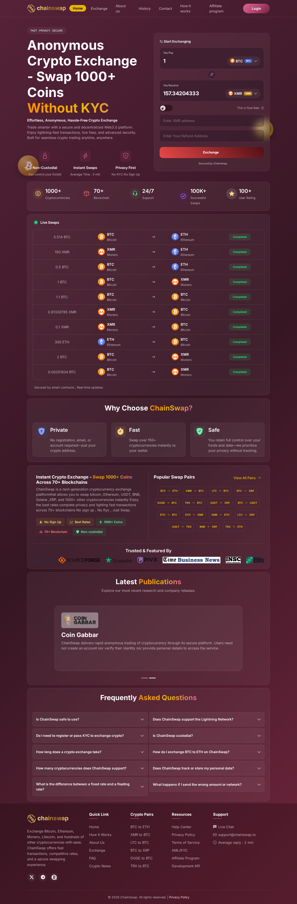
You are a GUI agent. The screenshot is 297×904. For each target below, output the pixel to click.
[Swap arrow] (212, 74)
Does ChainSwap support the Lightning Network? (193, 719)
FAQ (92, 858)
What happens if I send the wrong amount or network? (197, 784)
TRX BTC (193, 502)
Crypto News (100, 866)
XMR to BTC (140, 834)
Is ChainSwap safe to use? (57, 719)
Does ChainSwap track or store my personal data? (193, 768)
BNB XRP (208, 526)
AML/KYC (180, 850)
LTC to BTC (139, 842)
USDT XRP (220, 502)
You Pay (168, 52)
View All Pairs (245, 478)
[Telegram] (42, 877)
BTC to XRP (139, 850)
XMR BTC (195, 490)
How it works (185, 8)
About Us (96, 842)
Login (256, 8)
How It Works (100, 834)
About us (121, 8)
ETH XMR (194, 514)
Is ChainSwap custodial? (173, 736)
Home (78, 8)
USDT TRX (182, 526)
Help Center (181, 827)
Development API (186, 866)
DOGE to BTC (141, 858)
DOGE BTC (167, 502)
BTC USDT (247, 502)
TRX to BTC (139, 866)
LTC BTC (220, 490)
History (145, 8)
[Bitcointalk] (54, 877)
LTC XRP (246, 514)
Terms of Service (186, 842)
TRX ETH (234, 526)
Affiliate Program (185, 858)
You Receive (171, 85)
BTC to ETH (140, 827)
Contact (165, 8)
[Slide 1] (144, 678)
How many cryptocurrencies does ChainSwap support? (81, 768)
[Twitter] (31, 877)
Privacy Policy (183, 834)
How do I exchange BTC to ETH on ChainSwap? (191, 752)
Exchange (99, 8)
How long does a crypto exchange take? (68, 752)
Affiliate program (216, 8)
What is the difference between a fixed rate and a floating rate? (83, 786)
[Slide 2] (152, 678)
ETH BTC (168, 514)
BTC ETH (169, 490)
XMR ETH (220, 514)
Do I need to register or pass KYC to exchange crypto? (80, 736)
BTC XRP (245, 490)
